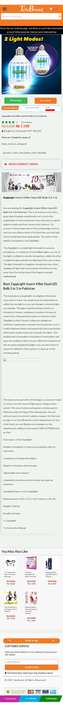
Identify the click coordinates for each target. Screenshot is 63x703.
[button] (5, 9)
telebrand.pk (9, 276)
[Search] (59, 16)
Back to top (31, 640)
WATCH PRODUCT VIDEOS (23, 164)
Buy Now (45, 100)
